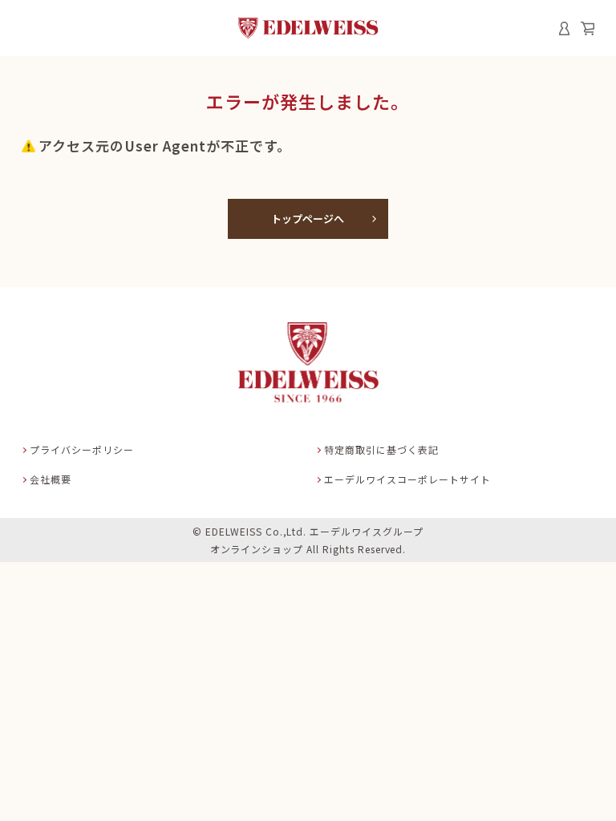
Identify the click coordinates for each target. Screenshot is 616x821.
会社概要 (50, 479)
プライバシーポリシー (82, 449)
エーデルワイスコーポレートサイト (407, 479)
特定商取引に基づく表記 (381, 449)
